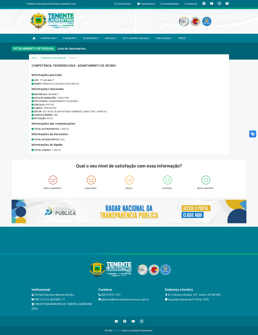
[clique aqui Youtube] (133, 321)
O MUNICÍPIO (70, 38)
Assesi (116, 330)
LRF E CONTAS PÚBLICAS (136, 38)
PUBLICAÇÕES (163, 38)
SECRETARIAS (90, 38)
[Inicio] (34, 38)
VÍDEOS (182, 38)
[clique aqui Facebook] (125, 321)
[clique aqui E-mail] (116, 321)
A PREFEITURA (48, 38)
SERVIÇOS (110, 38)
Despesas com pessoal (53, 57)
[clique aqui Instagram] (142, 321)
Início (34, 57)
